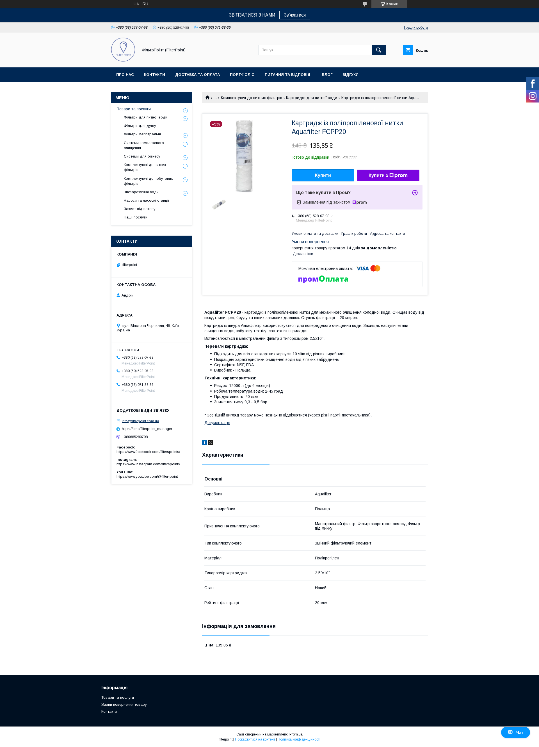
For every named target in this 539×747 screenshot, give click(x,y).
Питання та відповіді (288, 74)
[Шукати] (379, 50)
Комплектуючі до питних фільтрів (251, 97)
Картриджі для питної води (311, 97)
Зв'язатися (295, 15)
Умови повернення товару (124, 704)
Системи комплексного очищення (144, 145)
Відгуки (350, 74)
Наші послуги (135, 217)
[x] (210, 443)
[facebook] (204, 443)
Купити (323, 175)
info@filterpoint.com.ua (140, 421)
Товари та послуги (134, 109)
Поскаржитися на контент (255, 739)
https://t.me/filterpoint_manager (147, 429)
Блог (327, 74)
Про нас (125, 74)
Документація (217, 422)
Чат (519, 732)
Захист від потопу (140, 209)
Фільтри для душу (140, 126)
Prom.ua (296, 734)
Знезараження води (141, 192)
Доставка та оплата (197, 74)
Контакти (154, 74)
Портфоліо (242, 74)
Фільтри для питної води (145, 117)
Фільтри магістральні (142, 134)
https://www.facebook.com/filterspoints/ (148, 452)
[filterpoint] (123, 60)
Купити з (378, 175)
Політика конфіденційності (299, 739)
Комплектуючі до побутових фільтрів (148, 181)
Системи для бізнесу (142, 156)
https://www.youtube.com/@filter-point (147, 476)
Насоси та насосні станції (146, 200)
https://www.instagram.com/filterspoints (148, 464)
